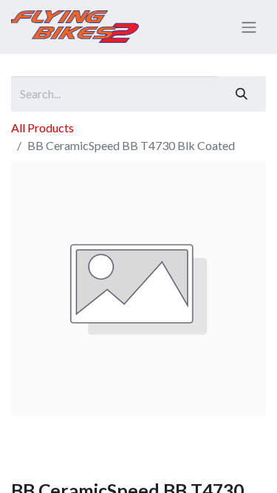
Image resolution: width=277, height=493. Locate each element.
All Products (42, 127)
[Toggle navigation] (249, 27)
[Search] (241, 94)
